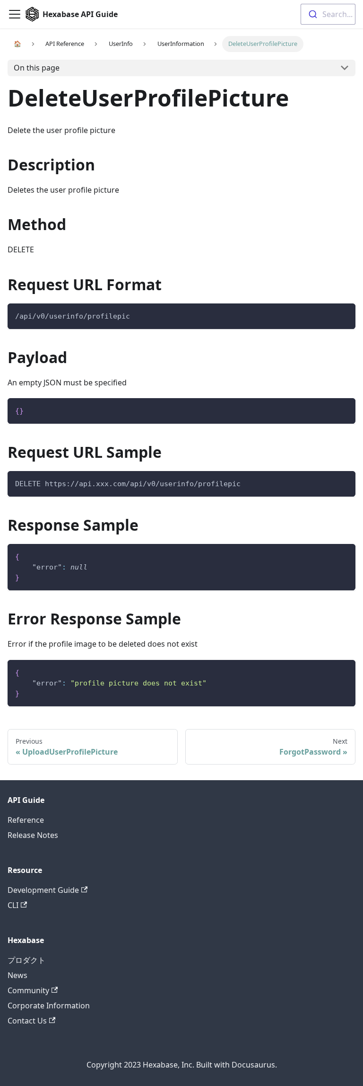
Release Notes (33, 835)
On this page (37, 67)
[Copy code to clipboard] (344, 315)
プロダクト (26, 960)
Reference (26, 820)
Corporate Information (49, 1005)
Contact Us (27, 1020)
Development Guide (43, 890)
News (17, 975)
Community (28, 990)
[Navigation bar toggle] (15, 14)
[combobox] (328, 14)
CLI (13, 905)
